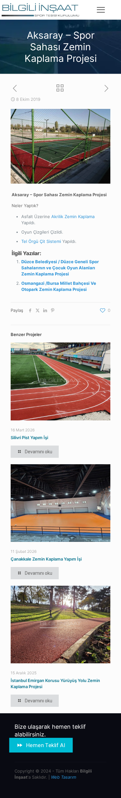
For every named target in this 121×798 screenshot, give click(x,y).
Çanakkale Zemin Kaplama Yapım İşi (46, 559)
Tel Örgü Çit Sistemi (41, 241)
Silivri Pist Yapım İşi (29, 437)
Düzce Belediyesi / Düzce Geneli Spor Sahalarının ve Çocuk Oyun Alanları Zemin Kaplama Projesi (60, 267)
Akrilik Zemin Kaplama (73, 216)
